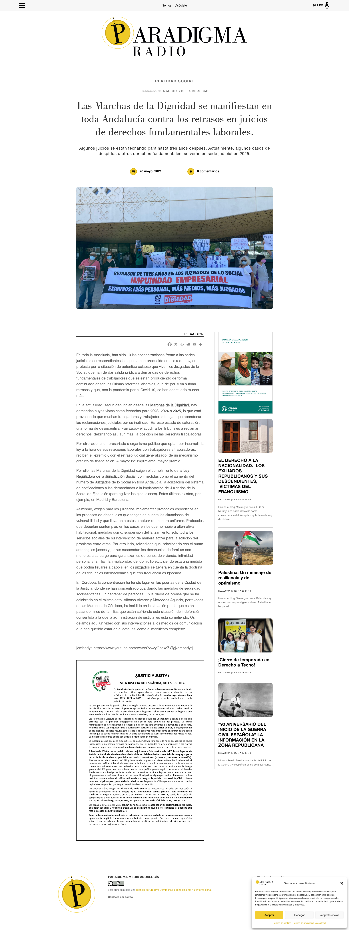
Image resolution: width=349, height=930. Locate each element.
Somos (166, 5)
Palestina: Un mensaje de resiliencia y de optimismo (244, 578)
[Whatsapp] (182, 344)
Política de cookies (282, 923)
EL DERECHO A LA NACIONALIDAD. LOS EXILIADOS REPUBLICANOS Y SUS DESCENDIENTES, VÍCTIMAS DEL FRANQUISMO (243, 476)
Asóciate (181, 5)
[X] (175, 344)
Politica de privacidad (303, 923)
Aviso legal (320, 923)
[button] (342, 883)
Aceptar (269, 915)
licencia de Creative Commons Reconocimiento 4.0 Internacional (173, 889)
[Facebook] (169, 344)
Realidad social (174, 81)
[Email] (194, 344)
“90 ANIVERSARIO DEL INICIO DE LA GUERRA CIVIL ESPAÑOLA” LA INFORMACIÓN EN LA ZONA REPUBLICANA (242, 735)
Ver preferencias (329, 915)
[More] (200, 344)
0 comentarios (208, 171)
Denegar (299, 915)
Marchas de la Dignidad (185, 91)
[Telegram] (188, 344)
